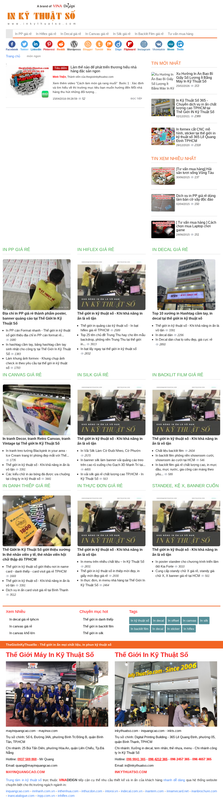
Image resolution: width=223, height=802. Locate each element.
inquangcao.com (17, 791)
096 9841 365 (135, 759)
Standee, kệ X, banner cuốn (185, 485)
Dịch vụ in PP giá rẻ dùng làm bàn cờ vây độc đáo (196, 197)
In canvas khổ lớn (21, 633)
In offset (173, 620)
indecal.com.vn (131, 791)
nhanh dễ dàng (174, 780)
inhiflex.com (66, 795)
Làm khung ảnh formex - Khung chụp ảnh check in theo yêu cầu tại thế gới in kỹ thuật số (36, 363)
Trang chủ (13, 56)
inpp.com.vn (46, 795)
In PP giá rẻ (23, 34)
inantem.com (154, 791)
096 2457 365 (179, 759)
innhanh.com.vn (43, 791)
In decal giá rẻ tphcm (23, 619)
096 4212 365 (157, 759)
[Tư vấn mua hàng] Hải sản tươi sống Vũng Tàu (195, 171)
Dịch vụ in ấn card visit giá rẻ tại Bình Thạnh (37, 590)
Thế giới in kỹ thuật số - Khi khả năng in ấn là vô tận (110, 316)
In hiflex (189, 628)
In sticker (173, 628)
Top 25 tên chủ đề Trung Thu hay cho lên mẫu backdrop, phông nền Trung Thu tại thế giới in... (113, 339)
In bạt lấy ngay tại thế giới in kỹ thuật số (109, 349)
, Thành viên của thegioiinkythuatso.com (83, 76)
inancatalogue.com (21, 795)
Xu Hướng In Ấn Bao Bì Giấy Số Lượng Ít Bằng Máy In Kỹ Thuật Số (194, 77)
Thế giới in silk (92, 633)
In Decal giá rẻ (71, 34)
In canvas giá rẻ (20, 626)
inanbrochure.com (204, 791)
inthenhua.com (68, 791)
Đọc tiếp (137, 98)
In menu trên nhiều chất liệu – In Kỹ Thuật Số (112, 561)
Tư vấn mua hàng (180, 34)
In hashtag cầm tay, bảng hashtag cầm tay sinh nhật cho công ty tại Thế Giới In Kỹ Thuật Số (38, 349)
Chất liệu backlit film (170, 450)
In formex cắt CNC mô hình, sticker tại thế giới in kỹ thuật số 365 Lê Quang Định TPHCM (196, 135)
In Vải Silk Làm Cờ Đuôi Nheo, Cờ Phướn (110, 450)
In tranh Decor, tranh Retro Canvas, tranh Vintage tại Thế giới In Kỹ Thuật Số (36, 441)
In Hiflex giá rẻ (46, 34)
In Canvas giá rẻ (97, 34)
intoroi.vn (111, 791)
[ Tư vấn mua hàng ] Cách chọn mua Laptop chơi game (196, 226)
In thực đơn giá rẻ (100, 485)
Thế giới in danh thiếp (97, 619)
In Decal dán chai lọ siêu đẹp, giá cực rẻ (183, 339)
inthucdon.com (91, 791)
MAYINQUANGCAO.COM (25, 772)
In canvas (189, 620)
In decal (158, 620)
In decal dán (164, 335)
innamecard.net (178, 791)
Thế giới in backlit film (98, 626)
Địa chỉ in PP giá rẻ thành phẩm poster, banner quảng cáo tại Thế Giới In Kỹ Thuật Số (34, 318)
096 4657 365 (201, 759)
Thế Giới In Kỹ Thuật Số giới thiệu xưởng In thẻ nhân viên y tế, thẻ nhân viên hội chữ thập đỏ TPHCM (36, 554)
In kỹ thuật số (140, 620)
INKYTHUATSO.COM (131, 772)
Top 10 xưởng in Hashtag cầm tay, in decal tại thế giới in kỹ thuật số (182, 316)
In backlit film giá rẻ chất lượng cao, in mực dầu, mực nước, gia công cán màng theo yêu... (186, 469)
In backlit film (140, 628)
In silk (204, 620)
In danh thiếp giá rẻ (26, 485)
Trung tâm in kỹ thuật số (24, 780)
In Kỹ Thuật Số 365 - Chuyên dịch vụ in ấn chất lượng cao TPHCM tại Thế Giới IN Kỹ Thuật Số (196, 106)
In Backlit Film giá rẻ (149, 34)
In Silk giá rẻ (121, 34)
